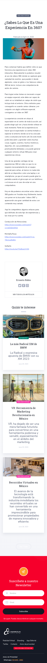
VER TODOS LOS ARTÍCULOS (23, 295)
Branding (20, 640)
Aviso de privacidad (27, 644)
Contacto (14, 644)
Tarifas (5, 644)
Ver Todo (23, 546)
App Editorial (31, 640)
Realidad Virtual (24, 15)
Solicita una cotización (23, 648)
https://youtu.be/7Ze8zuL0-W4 (17, 249)
